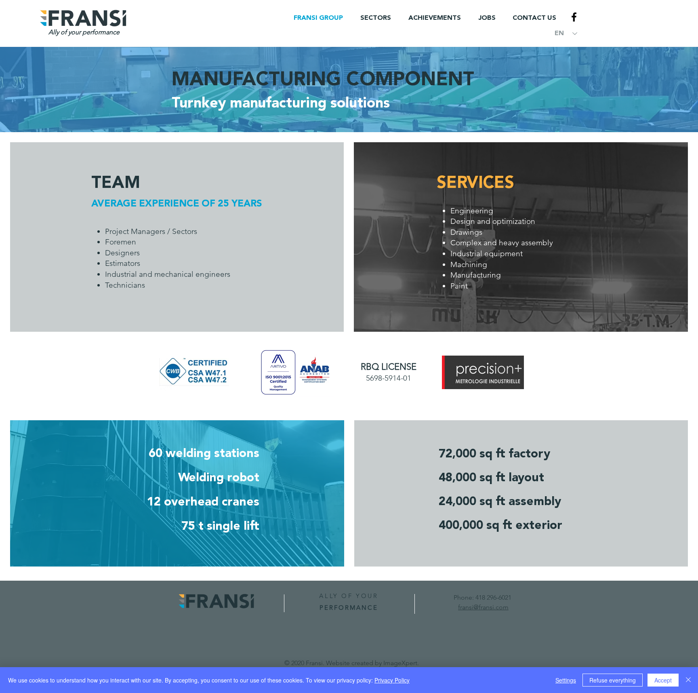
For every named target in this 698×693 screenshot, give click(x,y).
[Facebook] (574, 17)
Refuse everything (612, 680)
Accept (663, 680)
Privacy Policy (392, 680)
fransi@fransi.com (483, 607)
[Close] (688, 680)
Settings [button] (565, 680)
